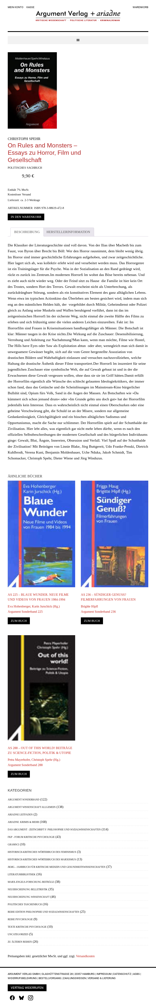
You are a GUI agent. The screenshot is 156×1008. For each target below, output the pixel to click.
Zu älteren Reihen (20, 941)
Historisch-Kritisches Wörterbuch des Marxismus (42, 859)
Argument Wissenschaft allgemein (32, 807)
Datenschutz (122, 973)
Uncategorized (18, 934)
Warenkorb (140, 7)
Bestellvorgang (50, 978)
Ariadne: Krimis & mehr (23, 822)
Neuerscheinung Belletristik (28, 889)
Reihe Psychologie (20, 919)
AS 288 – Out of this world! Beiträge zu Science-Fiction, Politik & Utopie (40, 750)
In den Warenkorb (26, 216)
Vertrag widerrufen (27, 988)
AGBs (136, 973)
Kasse (30, 7)
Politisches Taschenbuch (25, 904)
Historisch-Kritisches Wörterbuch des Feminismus (42, 852)
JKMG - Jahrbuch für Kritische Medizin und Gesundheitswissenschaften (56, 867)
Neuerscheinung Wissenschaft (29, 897)
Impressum (103, 973)
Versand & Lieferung (102, 978)
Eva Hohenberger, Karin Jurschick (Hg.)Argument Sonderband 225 (34, 609)
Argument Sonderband (23, 799)
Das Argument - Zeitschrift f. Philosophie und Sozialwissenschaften (54, 829)
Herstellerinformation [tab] (68, 232)
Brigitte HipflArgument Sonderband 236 (98, 609)
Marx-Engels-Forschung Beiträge (31, 882)
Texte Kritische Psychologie (27, 926)
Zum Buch (19, 620)
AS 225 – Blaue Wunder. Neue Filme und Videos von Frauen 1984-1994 (38, 597)
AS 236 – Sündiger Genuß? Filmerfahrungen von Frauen (108, 597)
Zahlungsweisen (74, 978)
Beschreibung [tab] (27, 232)
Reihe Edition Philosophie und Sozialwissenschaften (43, 911)
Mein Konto (15, 7)
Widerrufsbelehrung (22, 978)
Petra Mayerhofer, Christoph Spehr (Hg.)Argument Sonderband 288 (34, 762)
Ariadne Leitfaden (20, 814)
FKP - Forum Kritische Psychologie (31, 837)
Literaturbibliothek (22, 874)
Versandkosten (85, 956)
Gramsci (13, 844)
